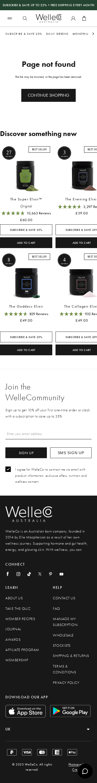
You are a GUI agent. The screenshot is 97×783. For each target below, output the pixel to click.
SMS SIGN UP (71, 453)
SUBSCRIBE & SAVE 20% (23, 34)
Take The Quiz (18, 608)
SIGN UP (26, 452)
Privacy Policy (66, 682)
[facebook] (7, 574)
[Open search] (24, 18)
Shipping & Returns (71, 655)
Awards (12, 639)
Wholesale (63, 635)
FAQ (56, 608)
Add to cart (26, 243)
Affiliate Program (22, 650)
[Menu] (10, 18)
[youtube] (61, 574)
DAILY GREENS (57, 34)
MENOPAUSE (82, 34)
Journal (13, 629)
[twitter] (40, 574)
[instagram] (18, 574)
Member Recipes (20, 619)
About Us (14, 598)
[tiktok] (29, 574)
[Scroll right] (93, 33)
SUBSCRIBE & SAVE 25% (26, 230)
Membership (16, 660)
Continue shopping (48, 95)
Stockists (62, 645)
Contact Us (64, 598)
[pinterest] (50, 574)
